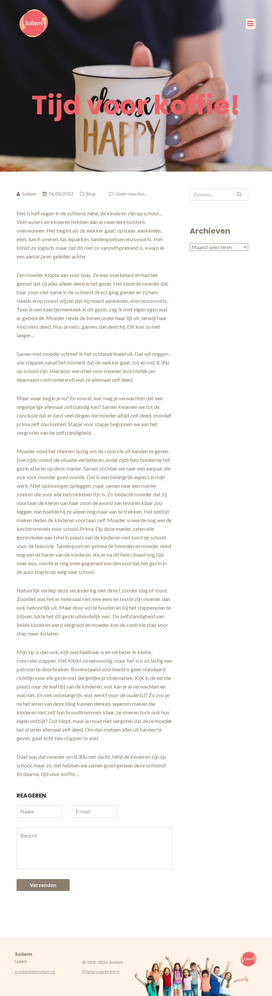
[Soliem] (35, 23)
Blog (91, 193)
